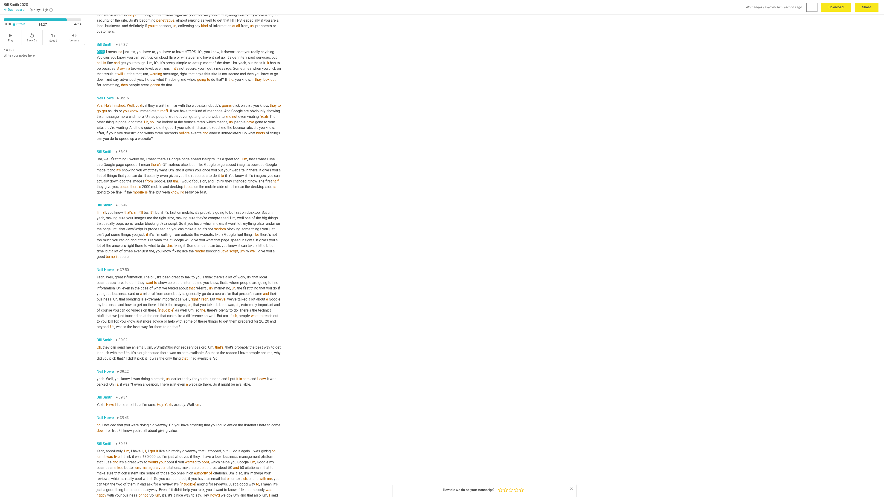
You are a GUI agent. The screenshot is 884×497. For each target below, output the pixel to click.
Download (836, 7)
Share (866, 7)
